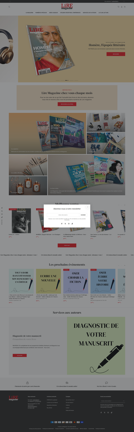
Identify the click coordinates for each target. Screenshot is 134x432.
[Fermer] (87, 207)
